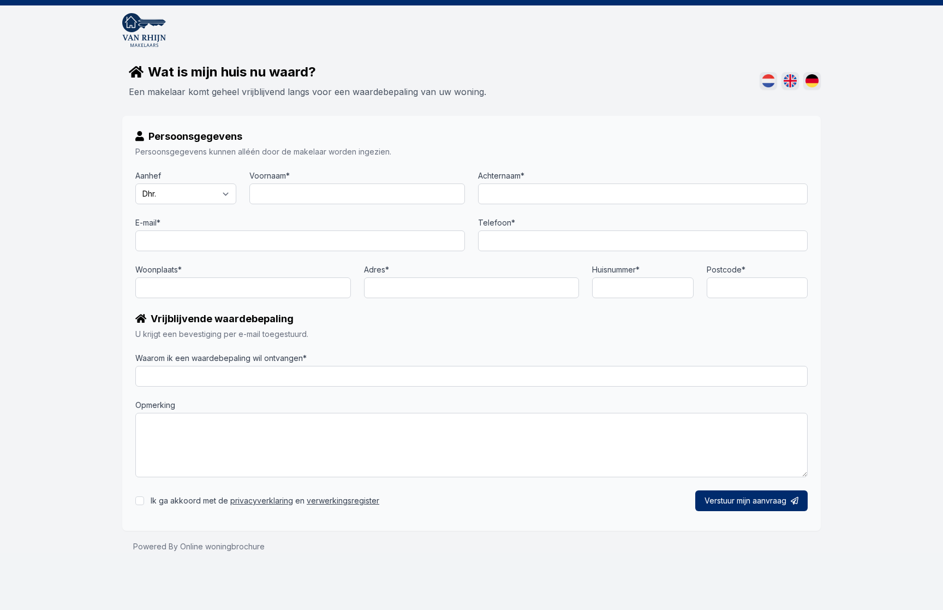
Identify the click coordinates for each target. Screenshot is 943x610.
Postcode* (726, 269)
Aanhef (148, 175)
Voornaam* (269, 175)
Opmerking (155, 405)
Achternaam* (501, 175)
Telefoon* (496, 222)
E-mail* (147, 222)
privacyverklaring (261, 500)
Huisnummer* (616, 269)
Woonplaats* (158, 269)
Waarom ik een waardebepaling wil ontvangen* (221, 358)
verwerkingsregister (343, 500)
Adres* (376, 269)
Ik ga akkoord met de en (265, 500)
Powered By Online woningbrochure (199, 546)
